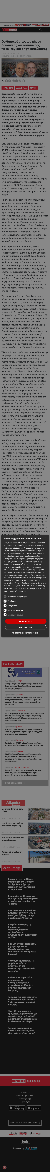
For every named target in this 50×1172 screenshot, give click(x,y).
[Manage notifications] (4, 1167)
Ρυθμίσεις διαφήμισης (12, 586)
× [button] (45, 537)
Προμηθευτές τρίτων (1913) (24, 564)
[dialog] (25, 586)
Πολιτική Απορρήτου (18, 591)
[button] (25, 633)
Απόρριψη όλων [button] (26, 627)
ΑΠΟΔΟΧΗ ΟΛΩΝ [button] (25, 621)
